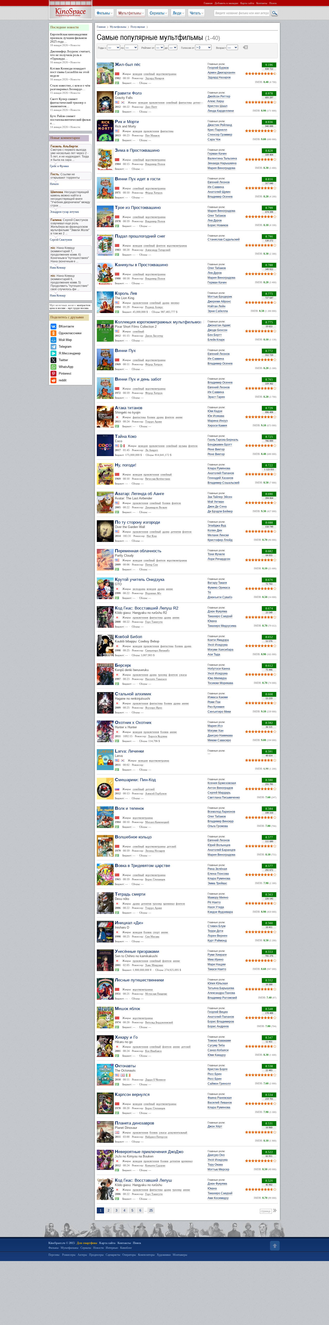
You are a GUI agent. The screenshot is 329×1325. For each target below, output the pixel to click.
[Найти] (274, 13)
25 (151, 1210)
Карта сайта (247, 3)
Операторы (129, 1254)
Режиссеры (68, 1254)
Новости (98, 1248)
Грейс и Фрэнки (59, 166)
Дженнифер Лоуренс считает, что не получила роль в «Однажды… (70, 57)
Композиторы (146, 1254)
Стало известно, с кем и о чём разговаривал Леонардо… (70, 89)
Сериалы (157, 13)
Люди (177, 13)
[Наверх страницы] (274, 1245)
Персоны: (54, 1254)
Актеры (82, 1254)
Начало (54, 184)
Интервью (112, 1248)
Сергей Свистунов (61, 239)
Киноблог (126, 1248)
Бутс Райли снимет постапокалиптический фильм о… (70, 121)
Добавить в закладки (226, 3)
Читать (195, 13)
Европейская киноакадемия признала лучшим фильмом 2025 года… (68, 39)
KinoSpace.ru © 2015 (61, 1243)
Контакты (261, 3)
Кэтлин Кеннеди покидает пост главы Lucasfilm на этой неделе (69, 74)
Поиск (272, 3)
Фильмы (103, 13)
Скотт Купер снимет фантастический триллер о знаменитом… (68, 104)
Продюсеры (96, 1254)
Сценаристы (113, 1254)
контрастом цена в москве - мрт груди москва (70, 306)
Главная (208, 3)
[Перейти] (275, 1210)
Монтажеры (180, 1254)
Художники (164, 1254)
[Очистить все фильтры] (245, 47)
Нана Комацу (58, 267)
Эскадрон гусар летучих (64, 212)
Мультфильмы (129, 13)
